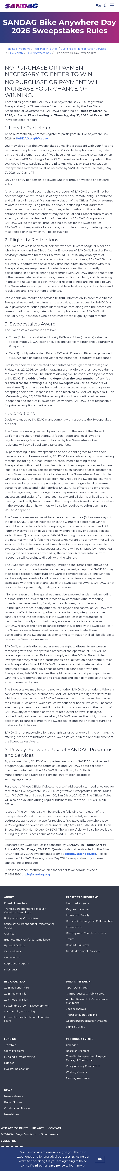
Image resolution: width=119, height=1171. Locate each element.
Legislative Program (16, 963)
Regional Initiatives (45, 48)
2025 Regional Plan (16, 987)
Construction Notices (17, 1108)
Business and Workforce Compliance (27, 939)
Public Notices (13, 1102)
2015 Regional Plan (16, 999)
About (9, 897)
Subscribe (8, 1140)
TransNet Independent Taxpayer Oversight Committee (25, 910)
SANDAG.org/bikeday (32, 138)
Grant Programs (14, 1050)
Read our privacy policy (47, 1165)
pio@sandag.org (37, 874)
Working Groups (76, 1072)
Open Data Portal (77, 987)
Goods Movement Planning (83, 951)
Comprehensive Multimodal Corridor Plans (27, 1019)
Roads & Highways (77, 945)
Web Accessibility (14, 1128)
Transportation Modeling (81, 1014)
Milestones (10, 969)
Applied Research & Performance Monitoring (87, 1001)
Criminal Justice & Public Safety (85, 993)
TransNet (10, 1045)
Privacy (38, 1128)
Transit (70, 939)
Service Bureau (75, 1026)
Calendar (72, 1045)
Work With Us (12, 951)
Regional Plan (14, 981)
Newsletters (11, 1114)
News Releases (13, 1096)
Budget (9, 1062)
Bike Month (15, 53)
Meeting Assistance (78, 1078)
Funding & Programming (19, 1056)
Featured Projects (77, 903)
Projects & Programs (17, 48)
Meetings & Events (79, 1039)
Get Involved (12, 957)
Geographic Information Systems (86, 1020)
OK (100, 1159)
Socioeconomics (76, 1008)
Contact (55, 1128)
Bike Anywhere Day (38, 53)
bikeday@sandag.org (80, 854)
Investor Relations (15, 1068)
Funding (10, 1039)
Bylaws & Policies (14, 945)
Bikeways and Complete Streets (86, 933)
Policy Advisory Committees (21, 918)
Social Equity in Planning (19, 1011)
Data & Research (78, 981)
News (8, 1090)
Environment (74, 927)
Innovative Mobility (77, 915)
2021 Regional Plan (16, 993)
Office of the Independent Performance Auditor (29, 925)
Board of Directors (15, 903)
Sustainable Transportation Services (83, 48)
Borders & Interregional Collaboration (89, 921)
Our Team (10, 933)
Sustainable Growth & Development (27, 1005)
